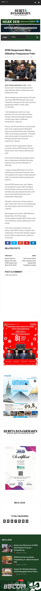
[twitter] (35, 2)
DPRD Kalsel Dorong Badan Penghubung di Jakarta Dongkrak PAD (26, 559)
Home (5, 37)
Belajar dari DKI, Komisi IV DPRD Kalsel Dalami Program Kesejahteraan (26, 547)
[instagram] (38, 2)
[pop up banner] (20, 590)
